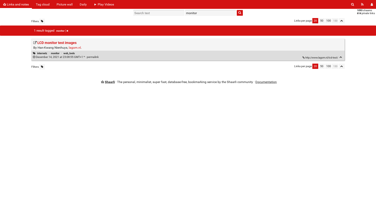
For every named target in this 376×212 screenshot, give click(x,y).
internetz (42, 53)
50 (321, 20)
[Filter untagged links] (42, 21)
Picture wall (65, 4)
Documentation (266, 82)
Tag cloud (43, 4)
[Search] (352, 4)
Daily (83, 4)
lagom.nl (75, 47)
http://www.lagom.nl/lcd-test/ (322, 57)
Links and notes (17, 4)
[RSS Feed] (362, 4)
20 (315, 20)
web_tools (69, 53)
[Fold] (341, 57)
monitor (60, 30)
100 (328, 20)
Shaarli (110, 82)
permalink (67, 57)
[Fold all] (342, 20)
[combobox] (210, 13)
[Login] (372, 4)
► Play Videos (104, 4)
